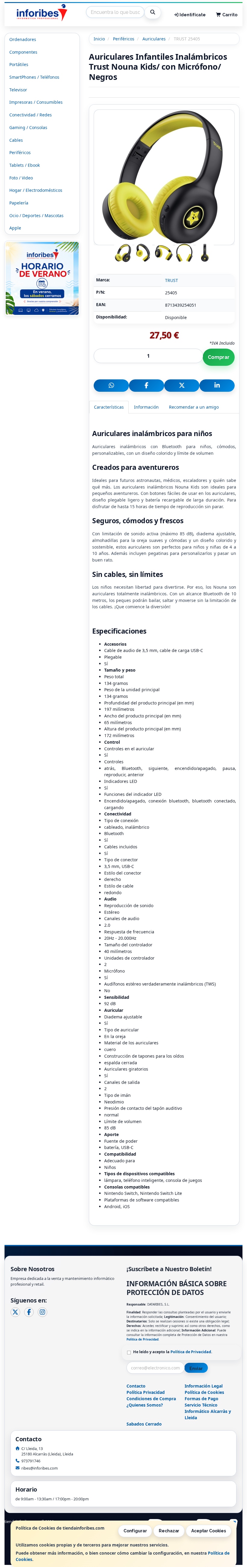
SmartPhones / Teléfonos (34, 77)
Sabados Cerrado (144, 1424)
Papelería (18, 203)
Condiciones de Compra (151, 1398)
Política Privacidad (146, 1392)
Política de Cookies (204, 1392)
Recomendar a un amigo (194, 407)
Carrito (229, 14)
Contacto (136, 1386)
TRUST (171, 280)
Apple (15, 228)
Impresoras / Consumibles (36, 102)
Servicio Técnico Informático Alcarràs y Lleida (208, 1411)
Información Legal (204, 1386)
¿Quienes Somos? (145, 1405)
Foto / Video (21, 178)
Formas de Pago (201, 1398)
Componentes (23, 52)
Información (146, 407)
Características (109, 407)
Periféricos (20, 152)
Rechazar (169, 1530)
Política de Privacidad (142, 1339)
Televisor (18, 90)
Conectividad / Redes (30, 115)
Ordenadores (22, 39)
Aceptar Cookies (208, 1530)
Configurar (135, 1530)
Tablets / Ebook (24, 165)
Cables (16, 140)
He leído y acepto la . (172, 1351)
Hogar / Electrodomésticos (35, 190)
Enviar (196, 1368)
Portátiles (18, 64)
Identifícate (192, 14)
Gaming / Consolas (28, 127)
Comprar (219, 357)
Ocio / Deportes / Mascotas (36, 215)
